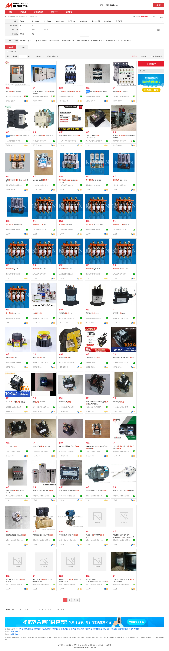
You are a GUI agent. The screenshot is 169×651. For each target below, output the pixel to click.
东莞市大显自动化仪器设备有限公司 (14, 96)
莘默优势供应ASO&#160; (69, 491)
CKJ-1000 (39, 269)
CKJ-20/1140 (121, 224)
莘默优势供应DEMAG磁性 (43, 491)
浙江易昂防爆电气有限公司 (14, 185)
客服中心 (76, 645)
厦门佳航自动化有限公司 (120, 363)
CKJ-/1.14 (120, 269)
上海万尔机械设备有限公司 (14, 496)
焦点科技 (87, 647)
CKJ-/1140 (94, 224)
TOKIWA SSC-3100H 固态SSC (124, 358)
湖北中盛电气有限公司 (119, 141)
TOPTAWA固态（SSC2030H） (92, 137)
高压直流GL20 (65, 313)
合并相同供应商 (157, 56)
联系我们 (68, 645)
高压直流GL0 (92, 313)
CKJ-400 (65, 269)
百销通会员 (12, 52)
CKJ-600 (65, 224)
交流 (37, 313)
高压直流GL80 (119, 313)
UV (58, 609)
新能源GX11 (12, 358)
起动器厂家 (108, 629)
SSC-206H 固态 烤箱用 (15, 402)
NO (43, 609)
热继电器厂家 (90, 629)
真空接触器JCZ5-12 (16, 632)
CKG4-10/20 (14, 224)
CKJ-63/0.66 (93, 269)
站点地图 (84, 645)
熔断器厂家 (56, 629)
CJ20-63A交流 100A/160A (43, 136)
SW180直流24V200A (41, 446)
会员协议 (100, 645)
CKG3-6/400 (120, 180)
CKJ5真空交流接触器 (41, 41)
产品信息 (10, 47)
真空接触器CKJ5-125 (26, 41)
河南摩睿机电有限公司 (93, 96)
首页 (10, 12)
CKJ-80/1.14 (13, 313)
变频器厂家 (82, 629)
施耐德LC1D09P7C (120, 91)
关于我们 (60, 645)
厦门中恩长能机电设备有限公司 (41, 407)
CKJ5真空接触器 (54, 41)
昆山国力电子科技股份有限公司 (41, 318)
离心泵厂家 (115, 629)
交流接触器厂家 (31, 629)
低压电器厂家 (74, 629)
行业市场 (69, 12)
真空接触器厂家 (100, 629)
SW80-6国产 (65, 402)
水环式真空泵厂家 (136, 629)
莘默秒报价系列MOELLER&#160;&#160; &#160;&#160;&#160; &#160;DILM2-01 (97, 582)
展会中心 (54, 12)
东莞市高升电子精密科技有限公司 (41, 96)
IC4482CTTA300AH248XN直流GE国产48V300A (97, 403)
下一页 (76, 600)
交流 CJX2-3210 (39, 402)
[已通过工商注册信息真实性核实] (27, 96)
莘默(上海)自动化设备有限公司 (41, 496)
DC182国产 (11, 446)
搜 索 (158, 5)
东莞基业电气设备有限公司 (121, 451)
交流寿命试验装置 (13, 91)
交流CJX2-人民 (69, 91)
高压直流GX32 (65, 358)
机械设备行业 (38, 12)
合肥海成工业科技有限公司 (121, 96)
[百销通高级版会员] (25, 96)
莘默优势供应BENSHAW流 (96, 491)
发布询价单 (151, 63)
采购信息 (23, 12)
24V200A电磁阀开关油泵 (69, 446)
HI (30, 609)
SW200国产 (118, 402)
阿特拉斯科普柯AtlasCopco (69, 136)
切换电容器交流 (93, 358)
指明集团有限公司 (91, 363)
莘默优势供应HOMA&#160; (123, 491)
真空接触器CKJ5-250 (112, 41)
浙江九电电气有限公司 (66, 96)
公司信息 (21, 47)
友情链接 (108, 645)
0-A (13, 609)
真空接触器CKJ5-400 (68, 41)
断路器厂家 (39, 629)
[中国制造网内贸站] (17, 5)
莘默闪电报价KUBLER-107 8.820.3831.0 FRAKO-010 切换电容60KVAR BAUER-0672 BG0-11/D (123, 538)
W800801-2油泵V (41, 180)
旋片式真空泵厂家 (124, 629)
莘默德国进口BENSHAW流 (16, 535)
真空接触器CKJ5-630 (97, 41)
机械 (87, 91)
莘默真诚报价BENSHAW (68, 535)
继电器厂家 (22, 629)
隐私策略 (92, 645)
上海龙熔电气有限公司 (66, 185)
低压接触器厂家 (65, 629)
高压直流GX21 (39, 358)
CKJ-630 (39, 224)
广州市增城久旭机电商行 (40, 185)
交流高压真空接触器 (82, 41)
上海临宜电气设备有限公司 (94, 141)
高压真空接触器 (126, 41)
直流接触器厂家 (48, 629)
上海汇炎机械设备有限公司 (67, 141)
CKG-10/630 (93, 180)
